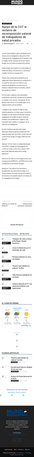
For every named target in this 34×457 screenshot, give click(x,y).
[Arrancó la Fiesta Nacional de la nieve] (5, 379)
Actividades (5, 270)
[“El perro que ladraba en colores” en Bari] (6, 268)
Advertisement (8, 449)
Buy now (27, 449)
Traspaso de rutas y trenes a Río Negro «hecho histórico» (22, 241)
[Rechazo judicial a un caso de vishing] (6, 259)
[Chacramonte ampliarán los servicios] (6, 277)
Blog (15, 449)
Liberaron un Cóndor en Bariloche (9, 205)
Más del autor (24, 233)
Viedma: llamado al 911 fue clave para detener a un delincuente (22, 286)
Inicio (3, 20)
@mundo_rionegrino (17, 392)
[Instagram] (14, 440)
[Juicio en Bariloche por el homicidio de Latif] (6, 250)
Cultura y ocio (14, 380)
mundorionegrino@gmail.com (17, 435)
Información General (12, 20)
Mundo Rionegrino (9, 43)
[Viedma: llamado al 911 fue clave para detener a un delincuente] (6, 286)
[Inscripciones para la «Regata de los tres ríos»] (5, 370)
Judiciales (4, 252)
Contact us (21, 449)
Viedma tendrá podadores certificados (25, 205)
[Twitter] (19, 440)
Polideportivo (14, 371)
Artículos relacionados (10, 233)
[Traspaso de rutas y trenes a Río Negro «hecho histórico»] (6, 241)
